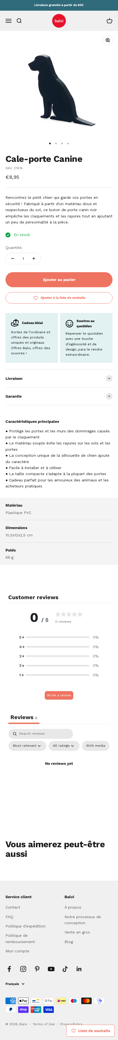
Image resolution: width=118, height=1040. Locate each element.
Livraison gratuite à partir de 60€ (59, 5)
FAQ (9, 917)
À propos (72, 907)
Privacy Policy (71, 1024)
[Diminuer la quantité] (12, 258)
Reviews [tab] (23, 717)
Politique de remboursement (20, 938)
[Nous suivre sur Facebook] (9, 969)
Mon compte (17, 951)
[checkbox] (95, 746)
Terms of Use (44, 1024)
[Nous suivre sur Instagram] (23, 969)
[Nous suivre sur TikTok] (65, 969)
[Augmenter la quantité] (34, 258)
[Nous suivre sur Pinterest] (37, 969)
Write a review (59, 695)
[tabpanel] (59, 776)
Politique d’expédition (25, 926)
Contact (12, 907)
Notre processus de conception (82, 920)
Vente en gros (77, 932)
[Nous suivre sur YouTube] (51, 969)
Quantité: (14, 247)
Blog (68, 942)
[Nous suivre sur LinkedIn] (79, 969)
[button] (59, 637)
